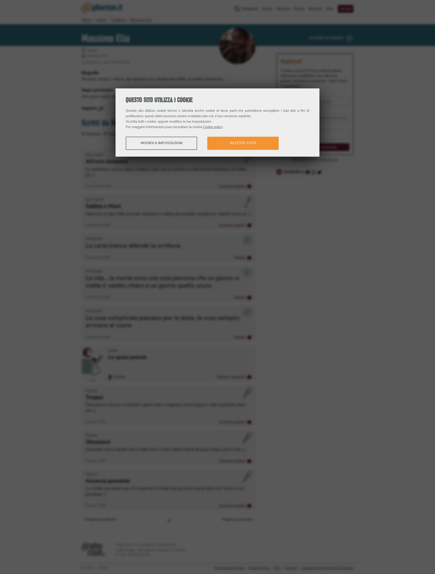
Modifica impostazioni (161, 143)
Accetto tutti (243, 143)
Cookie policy (212, 127)
